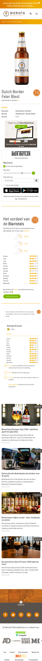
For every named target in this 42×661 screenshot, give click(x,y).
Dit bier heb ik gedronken (14, 166)
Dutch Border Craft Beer (23, 111)
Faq (4, 652)
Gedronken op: (8, 177)
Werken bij (35, 652)
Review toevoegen (12, 296)
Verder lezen (6, 442)
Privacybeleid (33, 660)
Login (16, 289)
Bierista (4, 22)
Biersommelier (23, 652)
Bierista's (26, 231)
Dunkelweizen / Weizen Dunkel (25, 114)
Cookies (7, 660)
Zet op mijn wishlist (12, 185)
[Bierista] (12, 13)
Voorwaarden (19, 660)
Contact (12, 652)
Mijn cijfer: (6, 170)
